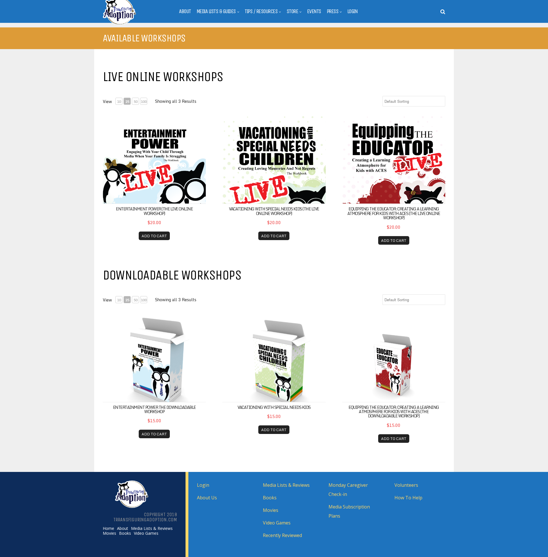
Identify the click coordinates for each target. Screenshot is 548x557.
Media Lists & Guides (216, 11)
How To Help (408, 497)
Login (352, 11)
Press (333, 11)
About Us (207, 497)
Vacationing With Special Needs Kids (274, 407)
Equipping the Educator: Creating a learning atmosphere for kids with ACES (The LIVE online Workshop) (393, 213)
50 (136, 101)
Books (125, 533)
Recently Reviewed (282, 535)
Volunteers (406, 485)
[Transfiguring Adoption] (134, 23)
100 (144, 101)
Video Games (146, 533)
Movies (109, 533)
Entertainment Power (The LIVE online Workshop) (154, 211)
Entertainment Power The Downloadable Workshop (154, 409)
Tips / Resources (261, 11)
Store (292, 11)
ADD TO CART (154, 236)
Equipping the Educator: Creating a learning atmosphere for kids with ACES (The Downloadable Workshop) (393, 411)
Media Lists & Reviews (152, 528)
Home (108, 528)
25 (127, 101)
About (185, 11)
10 (119, 101)
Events (314, 11)
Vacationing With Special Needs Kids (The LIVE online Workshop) (274, 211)
